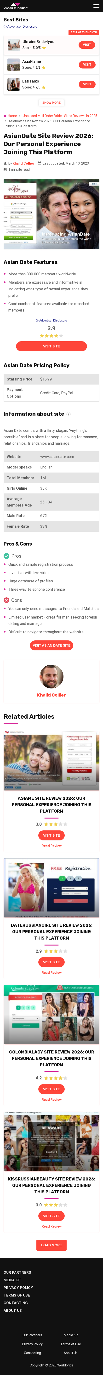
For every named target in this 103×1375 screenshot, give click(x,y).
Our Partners (17, 1272)
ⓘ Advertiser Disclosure (51, 320)
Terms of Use (17, 1295)
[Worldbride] (16, 6)
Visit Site (51, 346)
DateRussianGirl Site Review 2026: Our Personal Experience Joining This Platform (51, 932)
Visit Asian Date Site (51, 645)
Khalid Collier (23, 163)
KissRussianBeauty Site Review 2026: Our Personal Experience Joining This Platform (51, 1185)
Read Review (52, 846)
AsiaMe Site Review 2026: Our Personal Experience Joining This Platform (52, 805)
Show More (51, 102)
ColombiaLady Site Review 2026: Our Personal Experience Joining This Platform (51, 1058)
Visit (87, 45)
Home (12, 116)
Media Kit (12, 1280)
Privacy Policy (18, 1288)
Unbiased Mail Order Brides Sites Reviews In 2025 (60, 116)
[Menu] (96, 6)
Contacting (16, 1303)
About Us (13, 1310)
